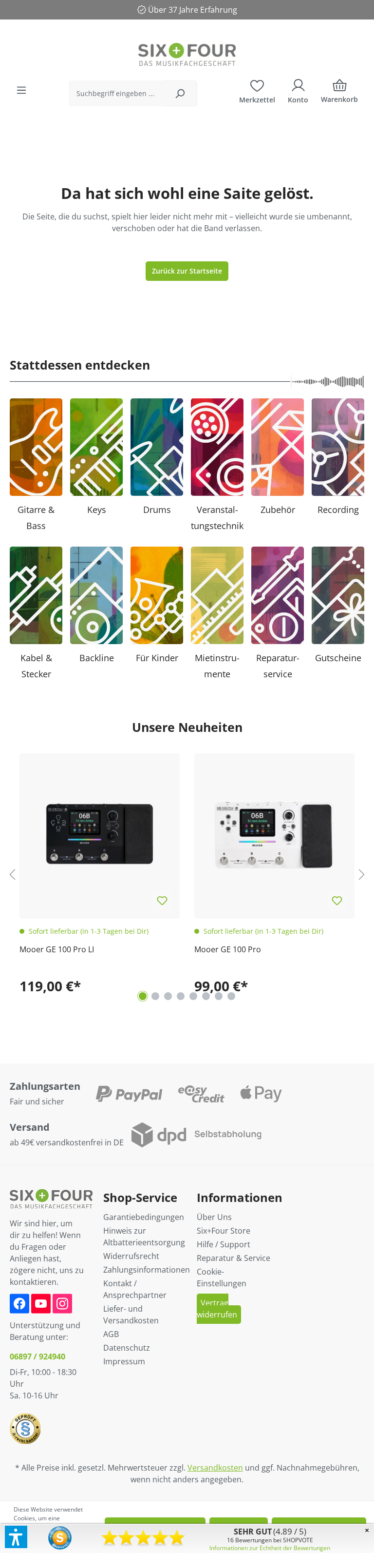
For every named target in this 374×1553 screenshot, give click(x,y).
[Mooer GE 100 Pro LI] (99, 833)
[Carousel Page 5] (193, 996)
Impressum (124, 1361)
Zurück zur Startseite (187, 270)
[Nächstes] (362, 874)
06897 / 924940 (37, 1356)
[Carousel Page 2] (155, 996)
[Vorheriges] (12, 874)
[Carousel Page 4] (181, 996)
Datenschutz (126, 1347)
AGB (111, 1334)
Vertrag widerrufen (217, 1308)
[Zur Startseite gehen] (187, 54)
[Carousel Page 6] (206, 996)
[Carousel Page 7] (219, 996)
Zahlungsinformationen (146, 1269)
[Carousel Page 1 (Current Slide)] (143, 996)
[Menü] (21, 90)
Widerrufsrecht (131, 1256)
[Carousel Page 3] (168, 996)
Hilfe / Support (223, 1244)
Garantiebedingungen (143, 1217)
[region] (187, 874)
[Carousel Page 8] (231, 996)
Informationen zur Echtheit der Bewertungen (269, 1548)
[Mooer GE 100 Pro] (274, 833)
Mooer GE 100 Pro (227, 949)
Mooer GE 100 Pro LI (56, 949)
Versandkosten (215, 1467)
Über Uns (214, 1217)
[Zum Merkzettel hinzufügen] (162, 901)
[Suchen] (180, 93)
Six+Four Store (223, 1230)
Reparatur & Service (233, 1258)
